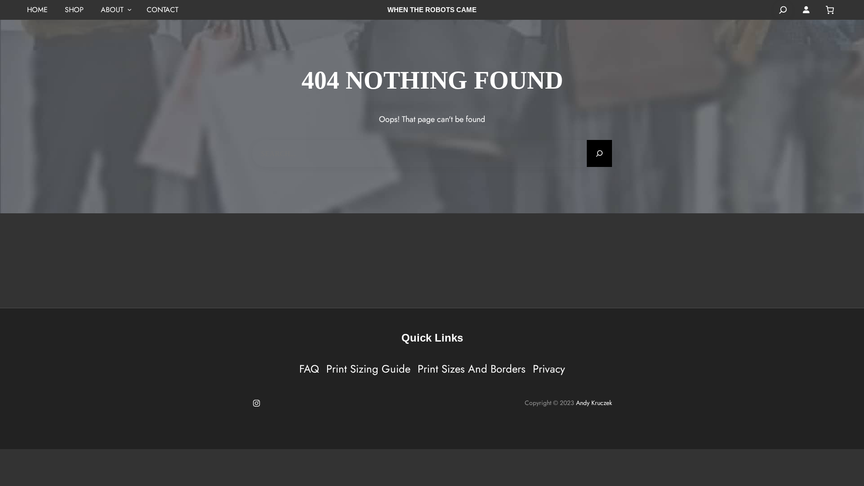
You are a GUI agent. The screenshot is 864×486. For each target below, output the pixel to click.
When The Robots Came (432, 10)
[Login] (806, 9)
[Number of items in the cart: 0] (829, 9)
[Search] (783, 9)
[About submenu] (129, 10)
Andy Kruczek (594, 402)
